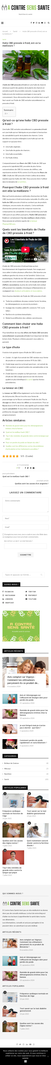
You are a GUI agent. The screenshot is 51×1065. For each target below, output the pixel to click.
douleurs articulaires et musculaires (28, 291)
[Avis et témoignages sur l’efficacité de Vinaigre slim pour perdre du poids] (9, 699)
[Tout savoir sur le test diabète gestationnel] (38, 801)
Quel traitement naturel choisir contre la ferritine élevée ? (37, 843)
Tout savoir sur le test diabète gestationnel (36, 812)
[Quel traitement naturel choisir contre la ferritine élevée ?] (38, 830)
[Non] (48, 1056)
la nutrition (22, 182)
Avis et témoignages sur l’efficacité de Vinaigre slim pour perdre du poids (34, 697)
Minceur (26, 769)
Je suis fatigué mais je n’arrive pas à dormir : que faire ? (32, 726)
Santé (15, 31)
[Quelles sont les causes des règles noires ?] (13, 830)
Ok (26, 1061)
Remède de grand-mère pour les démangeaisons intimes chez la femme (34, 712)
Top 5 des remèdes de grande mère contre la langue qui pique (12, 870)
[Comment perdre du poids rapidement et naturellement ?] (9, 744)
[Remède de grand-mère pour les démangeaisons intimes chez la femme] (9, 714)
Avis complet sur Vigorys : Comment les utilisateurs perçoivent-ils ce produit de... (23, 680)
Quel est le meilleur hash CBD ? (18, 432)
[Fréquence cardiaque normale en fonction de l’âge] (13, 801)
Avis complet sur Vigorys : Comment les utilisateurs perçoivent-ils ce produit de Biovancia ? (32, 943)
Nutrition (26, 774)
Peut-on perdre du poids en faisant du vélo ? (23, 442)
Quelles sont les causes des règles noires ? (12, 842)
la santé (29, 379)
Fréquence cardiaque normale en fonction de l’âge (12, 813)
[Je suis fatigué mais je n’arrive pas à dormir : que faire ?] (9, 729)
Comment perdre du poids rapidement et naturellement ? (33, 741)
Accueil (5, 31)
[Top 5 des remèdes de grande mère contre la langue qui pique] (13, 857)
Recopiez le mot (18, 541)
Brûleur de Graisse (26, 763)
